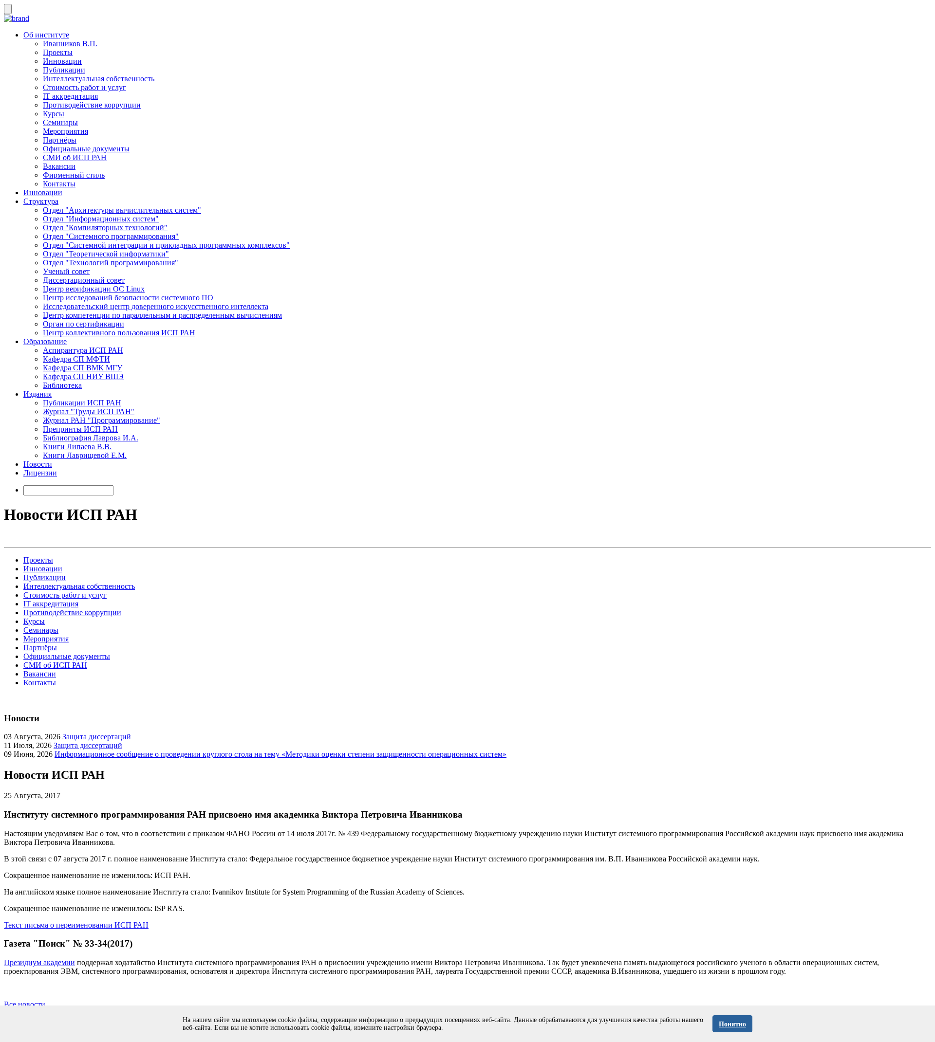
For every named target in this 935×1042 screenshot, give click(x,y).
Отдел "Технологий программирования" (110, 262)
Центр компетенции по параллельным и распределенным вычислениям (162, 315)
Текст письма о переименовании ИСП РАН (76, 925)
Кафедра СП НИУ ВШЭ (83, 376)
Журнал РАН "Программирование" (101, 420)
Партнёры (59, 140)
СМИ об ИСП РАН (75, 157)
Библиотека (62, 385)
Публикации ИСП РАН (82, 403)
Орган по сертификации (83, 324)
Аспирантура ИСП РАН (83, 350)
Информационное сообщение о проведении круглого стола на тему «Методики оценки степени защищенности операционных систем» (280, 754)
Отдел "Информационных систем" (101, 219)
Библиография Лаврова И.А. (90, 438)
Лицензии (40, 473)
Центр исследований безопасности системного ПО (128, 297)
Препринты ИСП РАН (80, 429)
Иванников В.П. (70, 43)
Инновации (62, 61)
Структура (40, 201)
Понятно (732, 1024)
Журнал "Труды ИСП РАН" (88, 411)
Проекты (58, 52)
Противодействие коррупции (92, 105)
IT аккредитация (70, 96)
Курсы (53, 114)
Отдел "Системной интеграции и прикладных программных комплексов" (166, 245)
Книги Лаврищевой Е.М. (85, 455)
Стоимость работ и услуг (84, 87)
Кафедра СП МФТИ (76, 359)
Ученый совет (66, 271)
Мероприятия (65, 131)
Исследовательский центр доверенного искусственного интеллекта (155, 306)
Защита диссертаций (96, 736)
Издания (37, 394)
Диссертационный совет (84, 280)
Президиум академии (39, 962)
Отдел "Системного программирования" (111, 236)
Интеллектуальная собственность (98, 78)
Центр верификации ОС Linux (94, 289)
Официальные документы (86, 149)
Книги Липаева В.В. (77, 446)
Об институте (46, 35)
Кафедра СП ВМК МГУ (82, 368)
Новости (37, 464)
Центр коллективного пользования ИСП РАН (119, 333)
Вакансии (59, 166)
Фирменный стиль (74, 175)
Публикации (64, 70)
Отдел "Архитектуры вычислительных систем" (122, 210)
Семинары (60, 122)
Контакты (59, 184)
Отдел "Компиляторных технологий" (105, 227)
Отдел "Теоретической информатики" (106, 254)
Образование (45, 341)
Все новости (24, 1004)
